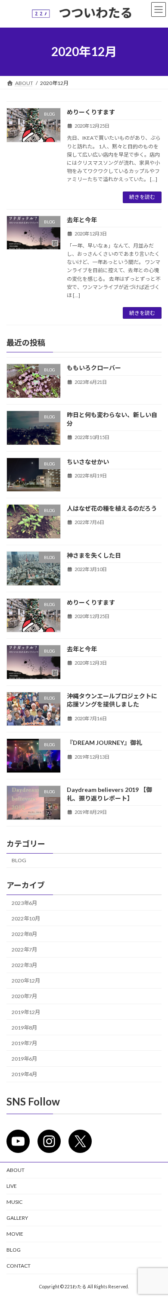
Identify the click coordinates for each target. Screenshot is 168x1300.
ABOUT (15, 1170)
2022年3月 (24, 965)
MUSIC (14, 1202)
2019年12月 (26, 1012)
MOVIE (14, 1234)
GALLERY (17, 1218)
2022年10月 (26, 918)
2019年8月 (24, 1027)
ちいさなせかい (88, 461)
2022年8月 (24, 934)
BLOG (19, 860)
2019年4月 (24, 1074)
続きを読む (142, 197)
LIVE (11, 1186)
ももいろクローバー (94, 368)
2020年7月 (24, 996)
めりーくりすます (91, 112)
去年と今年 (82, 219)
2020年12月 (26, 981)
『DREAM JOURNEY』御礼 (104, 743)
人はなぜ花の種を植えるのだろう (112, 508)
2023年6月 (24, 903)
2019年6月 (24, 1058)
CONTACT (18, 1265)
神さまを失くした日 (94, 555)
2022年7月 (24, 949)
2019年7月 (24, 1043)
